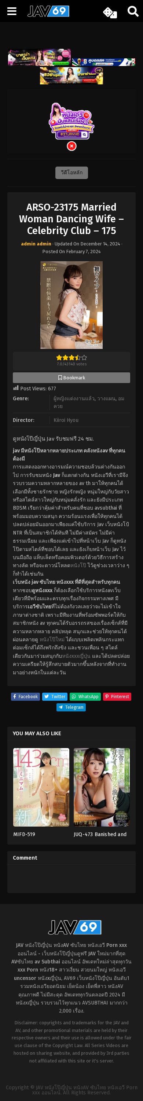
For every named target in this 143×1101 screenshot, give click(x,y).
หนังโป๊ (78, 565)
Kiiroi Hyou (66, 420)
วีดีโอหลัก (71, 172)
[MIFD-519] (41, 789)
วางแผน (106, 398)
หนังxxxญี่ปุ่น (76, 656)
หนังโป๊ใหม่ (52, 640)
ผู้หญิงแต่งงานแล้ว (74, 398)
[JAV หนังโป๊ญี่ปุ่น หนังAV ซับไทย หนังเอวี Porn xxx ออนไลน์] (46, 15)
